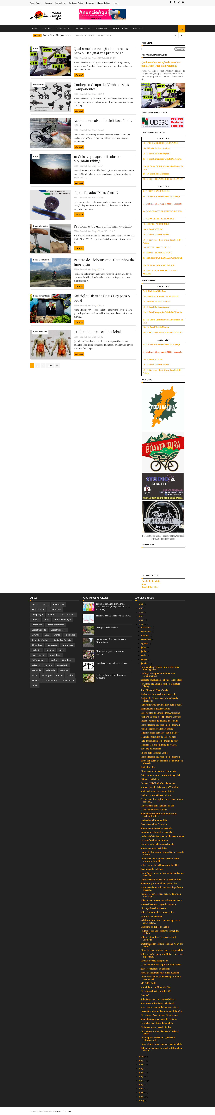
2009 (141, 1100)
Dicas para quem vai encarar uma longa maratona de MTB (160, 859)
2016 (141, 1072)
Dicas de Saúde (40, 332)
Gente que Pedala (76, 3)
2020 (141, 1056)
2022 (141, 620)
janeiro (145, 663)
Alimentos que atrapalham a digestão (159, 883)
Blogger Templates (63, 1111)
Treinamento (50, 680)
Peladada (50, 670)
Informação (38, 85)
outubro (145, 635)
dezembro (146, 627)
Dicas (35, 48)
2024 (141, 612)
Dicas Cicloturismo (42, 260)
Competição (37, 614)
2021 (141, 624)
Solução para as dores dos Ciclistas (158, 999)
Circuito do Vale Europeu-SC (155, 960)
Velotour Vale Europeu (151, 916)
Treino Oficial (67, 680)
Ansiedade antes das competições (157, 791)
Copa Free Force (67, 614)
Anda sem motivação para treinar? (157, 1003)
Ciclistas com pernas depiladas (156, 1027)
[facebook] (170, 2)
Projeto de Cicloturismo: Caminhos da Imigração (104, 261)
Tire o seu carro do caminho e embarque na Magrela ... (162, 762)
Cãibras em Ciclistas (150, 779)
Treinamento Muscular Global (97, 331)
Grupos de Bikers (82, 29)
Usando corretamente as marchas (111, 663)
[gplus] (183, 2)
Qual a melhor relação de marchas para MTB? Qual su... (160, 668)
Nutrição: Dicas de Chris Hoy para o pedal (102, 298)
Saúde (70, 675)
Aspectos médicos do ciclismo (155, 968)
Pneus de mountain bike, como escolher (160, 972)
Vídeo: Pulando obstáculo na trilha (157, 912)
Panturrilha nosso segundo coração (158, 904)
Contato (48, 3)
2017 (141, 1068)
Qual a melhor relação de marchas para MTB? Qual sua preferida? (101, 50)
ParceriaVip (62, 665)
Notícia (54, 660)
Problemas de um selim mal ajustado (103, 226)
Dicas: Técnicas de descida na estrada (159, 720)
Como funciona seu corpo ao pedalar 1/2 (160, 756)
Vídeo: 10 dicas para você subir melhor (160, 732)
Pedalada (36, 670)
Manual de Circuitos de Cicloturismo (158, 736)
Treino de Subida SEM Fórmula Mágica (113, 615)
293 (50, 365)
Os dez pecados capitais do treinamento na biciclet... (162, 800)
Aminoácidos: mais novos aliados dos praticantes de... (159, 814)
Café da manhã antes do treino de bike (159, 740)
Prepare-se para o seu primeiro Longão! (161, 716)
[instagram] (174, 2)
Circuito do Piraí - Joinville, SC (155, 991)
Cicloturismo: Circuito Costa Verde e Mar (161, 879)
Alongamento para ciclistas (154, 848)
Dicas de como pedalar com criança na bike (162, 950)
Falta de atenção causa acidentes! (157, 728)
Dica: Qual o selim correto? (154, 908)
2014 (141, 1080)
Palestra (36, 665)
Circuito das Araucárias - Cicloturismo (159, 1015)
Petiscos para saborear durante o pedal (160, 775)
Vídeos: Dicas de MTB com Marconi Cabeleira (158, 938)
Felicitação (70, 635)
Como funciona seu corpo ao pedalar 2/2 (160, 724)
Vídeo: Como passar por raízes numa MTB (161, 900)
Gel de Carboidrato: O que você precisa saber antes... (160, 921)
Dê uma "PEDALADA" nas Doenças (158, 783)
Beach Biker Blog (150, 587)
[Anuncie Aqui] (102, 18)
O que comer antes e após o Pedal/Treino (161, 964)
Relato (59, 675)
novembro (146, 631)
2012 (141, 1088)
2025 (141, 608)
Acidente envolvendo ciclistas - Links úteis (103, 122)
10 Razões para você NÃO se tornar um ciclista (160, 932)
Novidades (67, 660)
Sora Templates (46, 1111)
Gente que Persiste (62, 640)
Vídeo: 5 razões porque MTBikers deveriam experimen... (162, 955)
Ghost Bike (37, 645)
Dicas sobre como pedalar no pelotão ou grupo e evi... (161, 978)
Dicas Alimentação (41, 296)
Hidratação (52, 645)
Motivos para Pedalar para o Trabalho (159, 787)
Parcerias (90, 3)
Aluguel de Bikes (104, 3)
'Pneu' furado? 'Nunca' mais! (96, 192)
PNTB (34, 675)
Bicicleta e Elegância (151, 748)
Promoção (46, 675)
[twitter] (178, 2)
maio (143, 655)
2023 (141, 616)
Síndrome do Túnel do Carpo (155, 926)
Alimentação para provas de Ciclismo (159, 1019)
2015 (141, 1076)
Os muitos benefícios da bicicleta (157, 1023)
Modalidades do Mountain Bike (156, 987)
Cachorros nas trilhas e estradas (156, 795)
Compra (52, 614)
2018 (141, 1064)
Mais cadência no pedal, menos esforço (160, 1007)
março (144, 659)
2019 (141, 1060)
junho (144, 651)
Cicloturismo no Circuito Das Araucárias (160, 712)
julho (143, 647)
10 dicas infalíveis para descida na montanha (162, 836)
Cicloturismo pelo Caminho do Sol (157, 805)
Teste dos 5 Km (148, 767)
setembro (146, 639)
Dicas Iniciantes (40, 226)
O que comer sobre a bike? (154, 809)
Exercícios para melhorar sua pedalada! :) (161, 1011)
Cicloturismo (101, 29)
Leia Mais (79, 75)
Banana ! (145, 995)
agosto (144, 643)
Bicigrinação (38, 609)
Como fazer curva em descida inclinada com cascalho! (162, 874)
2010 (141, 1096)
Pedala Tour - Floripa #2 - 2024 (57, 35)
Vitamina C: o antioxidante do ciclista (159, 744)
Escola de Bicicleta (150, 581)
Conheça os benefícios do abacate (157, 844)
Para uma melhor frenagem (154, 824)
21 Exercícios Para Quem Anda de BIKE (160, 865)
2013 (141, 1084)
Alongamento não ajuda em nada (156, 828)
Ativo (143, 584)
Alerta (35, 604)
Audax (45, 604)
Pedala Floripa (36, 3)
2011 (141, 1092)
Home (35, 29)
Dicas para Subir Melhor (107, 627)
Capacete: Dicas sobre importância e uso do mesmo (162, 853)
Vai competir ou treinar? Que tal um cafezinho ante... (158, 1038)
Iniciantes (36, 650)
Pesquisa (64, 670)
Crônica (35, 619)
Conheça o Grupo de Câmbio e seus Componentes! (101, 86)
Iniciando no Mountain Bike (154, 820)
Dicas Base (37, 624)
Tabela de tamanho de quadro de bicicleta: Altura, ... (161, 1049)
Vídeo (34, 685)
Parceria (48, 665)
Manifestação (38, 655)
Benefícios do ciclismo (152, 869)
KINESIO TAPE (148, 983)
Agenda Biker (60, 3)
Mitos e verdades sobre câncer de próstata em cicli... (162, 888)
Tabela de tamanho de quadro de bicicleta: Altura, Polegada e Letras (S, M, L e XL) (113, 606)
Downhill (36, 635)
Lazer (61, 650)
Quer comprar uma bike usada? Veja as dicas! (160, 1032)
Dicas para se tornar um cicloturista (158, 771)
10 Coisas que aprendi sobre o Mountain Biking (97, 158)
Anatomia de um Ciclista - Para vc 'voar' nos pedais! (162, 945)
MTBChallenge (39, 660)
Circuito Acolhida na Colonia (154, 840)
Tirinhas (36, 680)
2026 (141, 604)
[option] (107, 35)
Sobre (115, 3)
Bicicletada (58, 604)
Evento (37, 35)
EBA (47, 635)
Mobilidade (55, 655)
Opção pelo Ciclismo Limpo (154, 752)
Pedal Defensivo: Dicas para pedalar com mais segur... (161, 895)
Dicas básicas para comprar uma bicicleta (161, 1044)
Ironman (50, 650)
